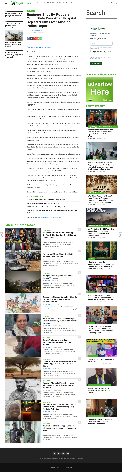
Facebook (73, 459)
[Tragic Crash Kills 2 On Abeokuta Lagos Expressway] (14, 20)
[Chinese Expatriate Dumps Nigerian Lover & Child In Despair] (14, 10)
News (59, 2)
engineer (41, 217)
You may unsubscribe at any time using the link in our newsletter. (100, 58)
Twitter (80, 459)
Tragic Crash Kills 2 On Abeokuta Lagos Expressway (12, 25)
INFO (72, 2)
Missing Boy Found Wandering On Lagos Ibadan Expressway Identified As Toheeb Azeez (14, 55)
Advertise (47, 459)
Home (37, 2)
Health (65, 2)
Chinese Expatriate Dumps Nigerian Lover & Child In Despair (13, 15)
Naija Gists (37, 30)
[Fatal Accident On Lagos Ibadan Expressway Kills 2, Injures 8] (14, 40)
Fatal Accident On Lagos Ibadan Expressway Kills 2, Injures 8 (13, 44)
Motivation (50, 2)
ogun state (48, 217)
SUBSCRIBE (96, 63)
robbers (55, 217)
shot (60, 217)
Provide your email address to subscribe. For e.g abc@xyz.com (101, 48)
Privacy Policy (64, 459)
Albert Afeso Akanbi (95, 363)
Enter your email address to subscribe (99, 39)
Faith (43, 2)
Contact (55, 459)
